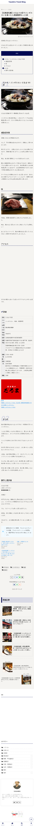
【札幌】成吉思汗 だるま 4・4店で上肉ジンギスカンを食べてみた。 (8, 543)
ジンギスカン (16, 567)
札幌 (24, 567)
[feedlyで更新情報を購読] (17, 584)
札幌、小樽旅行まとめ (22, 541)
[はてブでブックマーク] (17, 577)
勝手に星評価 (9, 70)
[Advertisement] (17, 716)
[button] (22, 577)
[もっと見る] (31, 756)
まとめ (6, 68)
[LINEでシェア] (20, 577)
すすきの (6, 567)
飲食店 (5, 570)
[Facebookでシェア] (14, 577)
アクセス (8, 66)
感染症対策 (9, 61)
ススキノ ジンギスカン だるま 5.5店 (14, 59)
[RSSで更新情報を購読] (20, 584)
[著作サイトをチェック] (14, 584)
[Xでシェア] (11, 577)
